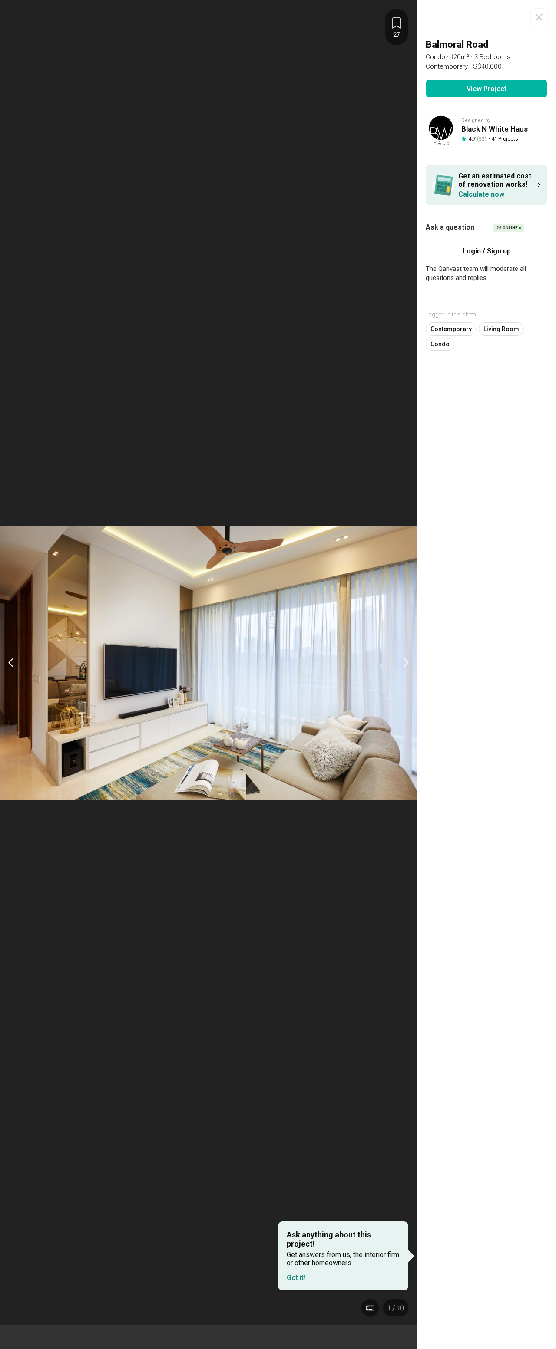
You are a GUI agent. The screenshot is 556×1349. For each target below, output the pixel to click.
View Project (486, 89)
